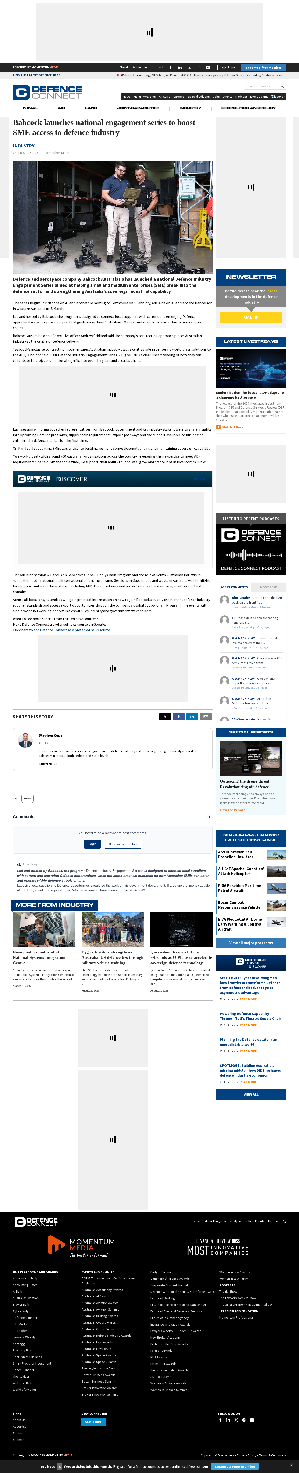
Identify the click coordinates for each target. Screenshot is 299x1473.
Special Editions (199, 96)
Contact (158, 67)
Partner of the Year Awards (169, 1344)
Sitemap (19, 1439)
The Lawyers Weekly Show (237, 1298)
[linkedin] (192, 716)
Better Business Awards (98, 1375)
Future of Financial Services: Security (176, 1311)
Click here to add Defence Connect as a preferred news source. (62, 630)
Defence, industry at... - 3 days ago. (250, 687)
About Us (19, 1420)
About (123, 67)
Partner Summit (161, 1350)
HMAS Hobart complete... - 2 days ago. (251, 606)
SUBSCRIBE (93, 1422)
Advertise (140, 67)
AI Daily (18, 1291)
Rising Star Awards (163, 1364)
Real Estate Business (27, 1357)
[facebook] (179, 716)
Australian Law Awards (97, 1342)
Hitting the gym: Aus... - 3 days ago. (250, 647)
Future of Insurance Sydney (169, 1318)
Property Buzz (23, 1350)
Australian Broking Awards (100, 1316)
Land (91, 108)
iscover (279, 96)
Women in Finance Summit (168, 1390)
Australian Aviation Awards (100, 1303)
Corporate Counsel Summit (169, 1285)
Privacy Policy (246, 1455)
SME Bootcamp (160, 1377)
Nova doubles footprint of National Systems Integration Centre (39, 957)
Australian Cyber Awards (99, 1322)
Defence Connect (25, 1317)
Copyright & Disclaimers (217, 1455)
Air (61, 108)
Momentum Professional (236, 1317)
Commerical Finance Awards (170, 1278)
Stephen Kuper (59, 153)
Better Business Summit (98, 1381)
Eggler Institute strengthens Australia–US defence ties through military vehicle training (112, 957)
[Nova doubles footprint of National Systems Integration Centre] (44, 929)
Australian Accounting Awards (102, 1290)
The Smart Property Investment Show (245, 1304)
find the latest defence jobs (36, 75)
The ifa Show (228, 1291)
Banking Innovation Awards (100, 1368)
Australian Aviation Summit (100, 1309)
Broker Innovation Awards (100, 1388)
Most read (268, 587)
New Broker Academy (165, 1337)
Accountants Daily (25, 1278)
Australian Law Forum (96, 1349)
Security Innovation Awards (169, 1370)
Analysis (164, 96)
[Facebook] (220, 1420)
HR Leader (20, 1331)
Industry (190, 108)
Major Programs (145, 96)
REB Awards (158, 1357)
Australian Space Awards (99, 1355)
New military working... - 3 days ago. (250, 627)
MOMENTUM (45, 67)
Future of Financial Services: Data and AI (178, 1305)
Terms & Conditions (272, 1455)
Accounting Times (25, 1285)
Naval (30, 108)
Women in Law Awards (234, 1272)
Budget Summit (161, 1272)
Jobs (216, 96)
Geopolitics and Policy (248, 108)
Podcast (241, 96)
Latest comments (233, 587)
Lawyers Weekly (24, 1337)
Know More (48, 764)
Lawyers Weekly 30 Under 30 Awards (175, 1331)
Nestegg (19, 1344)
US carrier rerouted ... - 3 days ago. (249, 708)
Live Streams (259, 96)
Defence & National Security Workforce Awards (183, 1292)
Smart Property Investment (32, 1363)
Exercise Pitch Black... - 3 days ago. (249, 667)
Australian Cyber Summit (99, 1329)
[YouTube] (252, 1420)
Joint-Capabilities (138, 108)
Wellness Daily (23, 1383)
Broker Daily (21, 1304)
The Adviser (21, 1376)
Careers (179, 96)
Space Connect (23, 1370)
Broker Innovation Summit (100, 1394)
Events (227, 96)
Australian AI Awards (96, 1296)
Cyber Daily (20, 1311)
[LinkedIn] (228, 1420)
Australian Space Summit (99, 1362)
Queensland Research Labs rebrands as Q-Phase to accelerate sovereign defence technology (181, 957)
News (127, 96)
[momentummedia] (81, 1247)
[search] (282, 86)
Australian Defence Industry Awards (107, 1335)
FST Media (20, 1324)
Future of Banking (162, 1298)
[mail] (206, 716)
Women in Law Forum (234, 1278)
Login (232, 67)
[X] (165, 716)
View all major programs (251, 942)
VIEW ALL (200, 479)
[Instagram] (244, 1420)
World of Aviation (25, 1389)
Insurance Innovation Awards (170, 1324)
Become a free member (263, 67)
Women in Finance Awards (168, 1383)
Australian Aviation (26, 1298)
